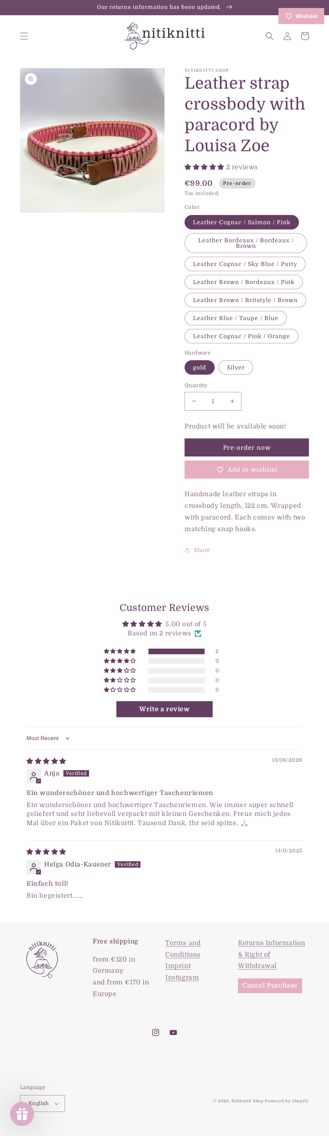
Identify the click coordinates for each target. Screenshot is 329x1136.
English (38, 1103)
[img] (46, 761)
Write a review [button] (164, 709)
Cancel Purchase (270, 985)
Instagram (182, 977)
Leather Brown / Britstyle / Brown (245, 300)
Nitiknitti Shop (248, 1101)
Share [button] (202, 550)
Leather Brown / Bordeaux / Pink (243, 282)
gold (199, 367)
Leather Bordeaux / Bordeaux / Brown (246, 243)
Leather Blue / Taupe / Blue (235, 318)
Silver (236, 367)
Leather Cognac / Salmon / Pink (241, 222)
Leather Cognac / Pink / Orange (241, 336)
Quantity (196, 385)
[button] (24, 36)
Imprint (178, 966)
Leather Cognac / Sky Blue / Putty (245, 264)
